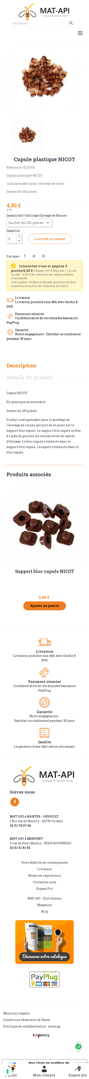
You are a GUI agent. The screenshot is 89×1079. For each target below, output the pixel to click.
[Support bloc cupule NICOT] (44, 525)
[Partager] (25, 256)
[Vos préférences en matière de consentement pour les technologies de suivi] (7, 1071)
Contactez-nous (44, 882)
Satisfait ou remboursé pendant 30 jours (44, 721)
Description (21, 365)
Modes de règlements (44, 875)
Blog (44, 911)
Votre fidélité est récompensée (44, 862)
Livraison (44, 869)
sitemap (54, 1026)
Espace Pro (44, 888)
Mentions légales (16, 1013)
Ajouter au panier (49, 239)
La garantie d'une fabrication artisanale (44, 746)
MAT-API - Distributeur (44, 898)
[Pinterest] (43, 256)
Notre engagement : (44, 716)
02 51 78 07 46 (20, 825)
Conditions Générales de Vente (26, 1020)
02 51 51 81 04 (20, 847)
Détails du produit (29, 377)
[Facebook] (14, 802)
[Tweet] (34, 256)
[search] (71, 23)
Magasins (44, 905)
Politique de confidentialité (24, 1026)
